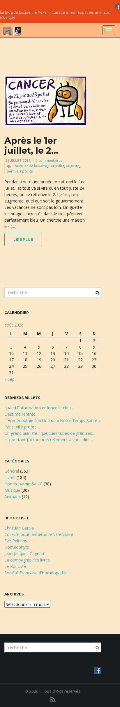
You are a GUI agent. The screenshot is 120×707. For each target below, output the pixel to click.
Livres (9, 477)
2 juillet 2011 (18, 160)
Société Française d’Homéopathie (36, 572)
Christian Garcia (19, 528)
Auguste (72, 166)
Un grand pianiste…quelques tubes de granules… (49, 433)
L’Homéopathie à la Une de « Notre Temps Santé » (52, 420)
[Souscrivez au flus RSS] (53, 699)
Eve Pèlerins (15, 540)
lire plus (23, 239)
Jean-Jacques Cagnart (24, 553)
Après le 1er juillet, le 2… (31, 145)
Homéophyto (16, 547)
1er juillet (56, 166)
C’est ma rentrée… (21, 414)
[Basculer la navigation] (109, 30)
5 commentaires (49, 160)
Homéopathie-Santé (23, 484)
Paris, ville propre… (22, 427)
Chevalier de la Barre (30, 166)
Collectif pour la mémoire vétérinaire (38, 534)
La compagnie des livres (27, 560)
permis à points (20, 171)
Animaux (12, 496)
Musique (12, 490)
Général (11, 471)
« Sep (9, 379)
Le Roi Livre (15, 566)
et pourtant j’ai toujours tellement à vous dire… (48, 439)
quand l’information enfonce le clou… (39, 407)
